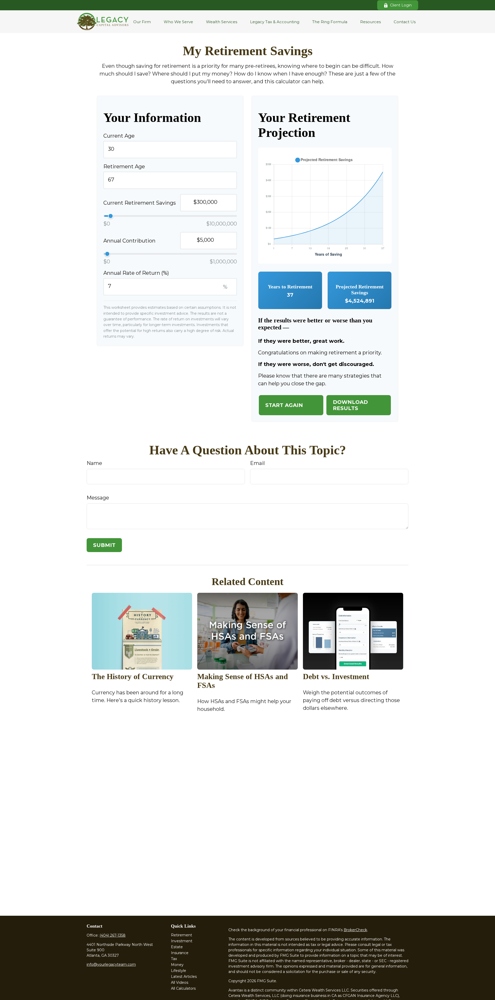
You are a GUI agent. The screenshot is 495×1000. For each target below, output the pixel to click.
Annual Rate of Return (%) (136, 273)
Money (177, 964)
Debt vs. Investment (336, 676)
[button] (142, 21)
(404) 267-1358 (113, 935)
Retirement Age (124, 166)
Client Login (401, 5)
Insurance (179, 953)
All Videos (179, 982)
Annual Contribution (129, 241)
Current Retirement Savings (139, 203)
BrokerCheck (355, 930)
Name (94, 463)
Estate (177, 947)
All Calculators (183, 988)
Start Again (284, 405)
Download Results (350, 405)
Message (98, 498)
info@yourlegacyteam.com (111, 964)
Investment (181, 941)
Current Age (119, 136)
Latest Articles (184, 976)
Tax (174, 958)
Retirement (181, 935)
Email (257, 463)
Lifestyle (178, 970)
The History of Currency (133, 676)
